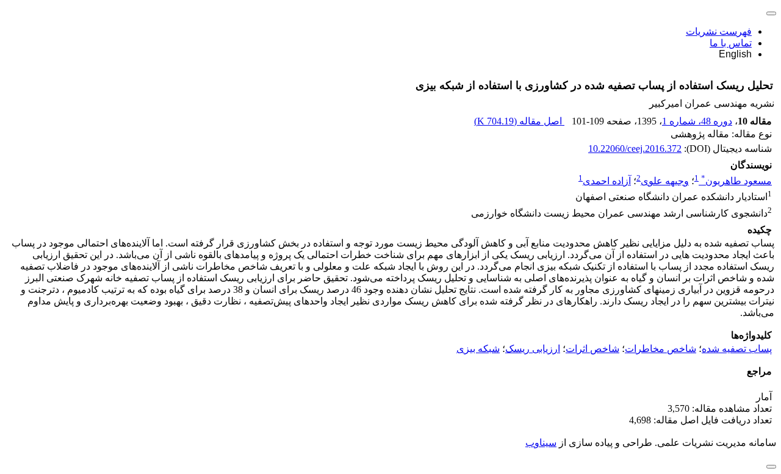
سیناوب (540, 442)
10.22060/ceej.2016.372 (635, 148)
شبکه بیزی (478, 348)
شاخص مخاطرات (660, 348)
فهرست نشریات (719, 31)
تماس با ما (731, 43)
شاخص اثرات (592, 348)
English (735, 54)
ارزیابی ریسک (532, 348)
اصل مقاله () (519, 121)
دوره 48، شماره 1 (697, 121)
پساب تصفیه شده (737, 348)
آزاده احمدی (607, 181)
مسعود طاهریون (736, 181)
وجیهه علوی (665, 181)
